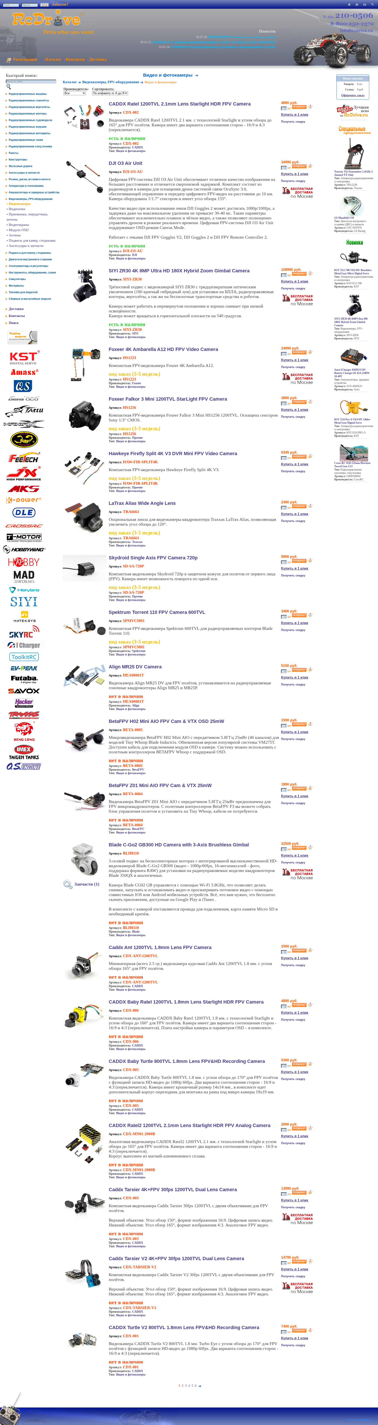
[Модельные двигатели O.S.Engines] (24, 769)
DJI (134, 255)
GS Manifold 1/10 (344, 217)
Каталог (53, 59)
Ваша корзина (353, 78)
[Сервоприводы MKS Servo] (24, 492)
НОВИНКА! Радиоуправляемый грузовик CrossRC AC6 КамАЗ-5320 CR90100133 (214, 42)
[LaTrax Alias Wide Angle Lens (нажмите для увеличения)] (85, 534)
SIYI (135, 333)
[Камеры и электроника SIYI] (24, 606)
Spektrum (138, 651)
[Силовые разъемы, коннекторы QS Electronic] (24, 391)
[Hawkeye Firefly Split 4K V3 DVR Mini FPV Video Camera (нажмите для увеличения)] (85, 485)
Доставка (98, 59)
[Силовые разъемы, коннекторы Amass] (24, 376)
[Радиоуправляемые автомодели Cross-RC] (24, 530)
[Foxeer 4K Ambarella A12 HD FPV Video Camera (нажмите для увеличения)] (85, 382)
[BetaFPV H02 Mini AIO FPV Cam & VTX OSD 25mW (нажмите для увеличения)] (85, 755)
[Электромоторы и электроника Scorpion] (24, 448)
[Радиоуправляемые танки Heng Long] (24, 740)
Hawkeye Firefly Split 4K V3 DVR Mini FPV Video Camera (173, 453)
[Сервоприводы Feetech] (24, 463)
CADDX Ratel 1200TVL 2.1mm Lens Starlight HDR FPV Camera (180, 104)
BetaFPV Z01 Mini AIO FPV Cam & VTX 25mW (160, 785)
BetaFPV (138, 769)
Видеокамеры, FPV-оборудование (31, 199)
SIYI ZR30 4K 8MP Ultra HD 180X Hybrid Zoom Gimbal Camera (179, 270)
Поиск (14, 323)
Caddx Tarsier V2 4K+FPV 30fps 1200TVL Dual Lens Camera (176, 1258)
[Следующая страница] (197, 75)
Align (135, 705)
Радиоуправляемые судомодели (30, 120)
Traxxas (137, 542)
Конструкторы (18, 159)
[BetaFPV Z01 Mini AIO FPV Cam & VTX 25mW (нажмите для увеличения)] (85, 816)
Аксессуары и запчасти (24, 172)
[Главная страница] (349, 4)
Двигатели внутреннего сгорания (30, 259)
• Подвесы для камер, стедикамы (31, 240)
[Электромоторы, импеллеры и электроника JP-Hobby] (24, 567)
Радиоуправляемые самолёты (29, 100)
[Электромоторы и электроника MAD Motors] (24, 583)
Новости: (267, 31)
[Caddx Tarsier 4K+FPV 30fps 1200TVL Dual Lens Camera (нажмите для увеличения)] (85, 1220)
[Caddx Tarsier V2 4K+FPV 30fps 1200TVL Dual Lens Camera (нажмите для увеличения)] (85, 1290)
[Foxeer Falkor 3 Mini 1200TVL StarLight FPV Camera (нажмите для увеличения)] (85, 435)
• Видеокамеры (19, 204)
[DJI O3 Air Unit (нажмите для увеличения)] (85, 193)
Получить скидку (293, 121)
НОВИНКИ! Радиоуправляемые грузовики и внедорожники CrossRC (223, 47)
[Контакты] (364, 4)
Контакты (75, 59)
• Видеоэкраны (18, 225)
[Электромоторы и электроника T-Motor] (24, 542)
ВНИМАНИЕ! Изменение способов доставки (242, 37)
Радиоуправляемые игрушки (27, 126)
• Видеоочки (16, 209)
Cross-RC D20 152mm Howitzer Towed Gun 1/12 (352, 464)
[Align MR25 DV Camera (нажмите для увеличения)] (85, 686)
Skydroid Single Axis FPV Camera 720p (153, 557)
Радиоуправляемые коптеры (28, 113)
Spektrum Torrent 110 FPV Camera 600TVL (157, 612)
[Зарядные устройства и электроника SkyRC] (24, 637)
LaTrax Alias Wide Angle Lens (142, 503)
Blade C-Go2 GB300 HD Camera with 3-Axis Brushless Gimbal (179, 844)
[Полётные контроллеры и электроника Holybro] (24, 592)
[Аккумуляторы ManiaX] (24, 427)
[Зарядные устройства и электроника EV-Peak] (24, 672)
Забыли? (60, 4)
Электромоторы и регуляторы (28, 266)
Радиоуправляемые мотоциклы (29, 133)
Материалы (16, 285)
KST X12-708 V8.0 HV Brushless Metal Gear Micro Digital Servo (353, 272)
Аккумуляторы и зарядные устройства (34, 192)
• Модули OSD (18, 230)
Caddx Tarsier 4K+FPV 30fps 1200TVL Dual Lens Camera (173, 1189)
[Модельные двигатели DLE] (24, 517)
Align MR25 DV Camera (135, 666)
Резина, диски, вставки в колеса (30, 179)
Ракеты (13, 153)
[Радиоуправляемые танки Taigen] (24, 760)
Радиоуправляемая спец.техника (30, 146)
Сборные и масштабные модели (30, 298)
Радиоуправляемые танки (26, 139)
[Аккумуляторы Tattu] (24, 417)
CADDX (137, 147)
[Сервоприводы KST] (24, 364)
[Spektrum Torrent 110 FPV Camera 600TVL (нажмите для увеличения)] (85, 643)
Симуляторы (17, 279)
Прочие (137, 437)
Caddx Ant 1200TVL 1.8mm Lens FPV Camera (160, 947)
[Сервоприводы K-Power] (24, 504)
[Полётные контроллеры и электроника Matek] (24, 622)
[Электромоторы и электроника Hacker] (24, 708)
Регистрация (24, 59)
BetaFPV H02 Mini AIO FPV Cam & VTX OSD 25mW (166, 721)
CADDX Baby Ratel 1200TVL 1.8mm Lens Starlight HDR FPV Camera (186, 1002)
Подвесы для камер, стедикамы (30, 252)
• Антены (14, 235)
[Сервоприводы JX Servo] (24, 481)
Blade (136, 931)
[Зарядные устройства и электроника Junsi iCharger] (24, 648)
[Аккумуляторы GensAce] (24, 402)
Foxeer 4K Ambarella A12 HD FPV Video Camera (163, 349)
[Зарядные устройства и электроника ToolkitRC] (24, 661)
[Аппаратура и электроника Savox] (24, 694)
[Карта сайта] (357, 4)
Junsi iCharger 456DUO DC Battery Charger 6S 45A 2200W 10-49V (352, 373)
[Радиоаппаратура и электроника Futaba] (24, 683)
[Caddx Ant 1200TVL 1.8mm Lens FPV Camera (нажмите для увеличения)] (85, 983)
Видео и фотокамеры (130, 151)
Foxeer (136, 383)
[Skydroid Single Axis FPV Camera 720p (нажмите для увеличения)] (85, 580)
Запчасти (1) (86, 884)
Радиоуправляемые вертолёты (29, 107)
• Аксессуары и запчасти (25, 246)
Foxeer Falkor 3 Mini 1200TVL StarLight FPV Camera (168, 399)
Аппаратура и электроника (26, 185)
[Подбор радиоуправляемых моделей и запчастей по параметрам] (22, 343)
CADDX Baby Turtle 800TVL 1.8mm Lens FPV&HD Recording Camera (187, 1061)
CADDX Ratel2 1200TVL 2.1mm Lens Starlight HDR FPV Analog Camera (189, 1125)
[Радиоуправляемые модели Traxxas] (24, 718)
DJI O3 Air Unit (125, 163)
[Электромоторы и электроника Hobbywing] (24, 553)
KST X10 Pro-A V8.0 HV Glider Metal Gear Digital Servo (352, 421)
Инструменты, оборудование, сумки (32, 272)
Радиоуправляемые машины (28, 93)
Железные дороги (20, 166)
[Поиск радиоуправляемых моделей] (372, 4)
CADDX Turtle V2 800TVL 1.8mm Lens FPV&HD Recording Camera (184, 1327)
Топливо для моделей (23, 292)
